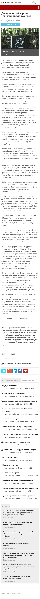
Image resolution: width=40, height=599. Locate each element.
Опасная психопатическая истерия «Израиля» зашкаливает (16, 578)
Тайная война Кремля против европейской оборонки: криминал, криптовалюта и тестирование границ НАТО (19, 514)
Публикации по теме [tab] (11, 380)
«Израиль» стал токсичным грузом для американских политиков (18, 524)
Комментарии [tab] (29, 380)
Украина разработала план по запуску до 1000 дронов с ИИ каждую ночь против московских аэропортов (18, 556)
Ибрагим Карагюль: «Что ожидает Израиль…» (16, 545)
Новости (6, 506)
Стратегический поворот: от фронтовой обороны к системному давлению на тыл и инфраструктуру (19, 535)
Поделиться (10, 24)
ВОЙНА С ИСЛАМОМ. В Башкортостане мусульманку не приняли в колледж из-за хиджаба (19, 568)
